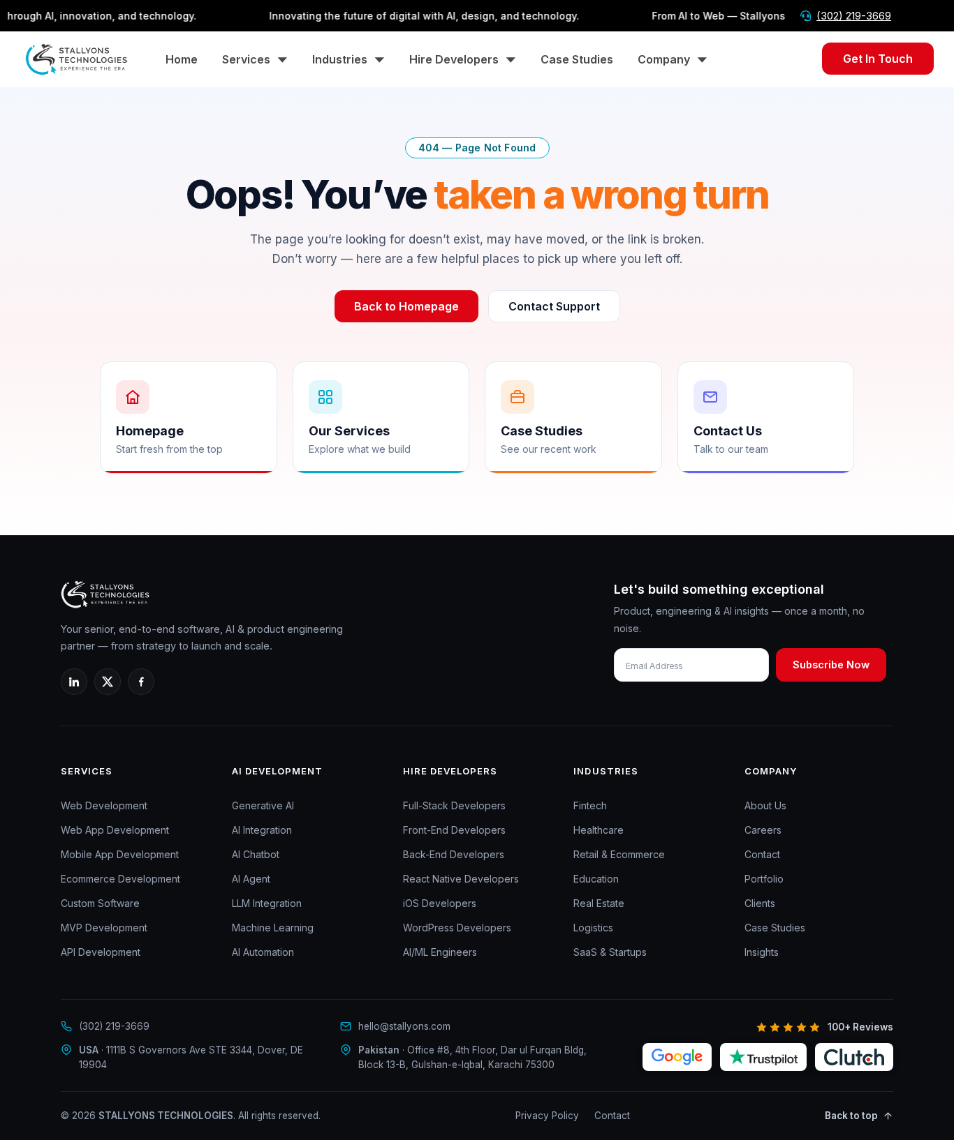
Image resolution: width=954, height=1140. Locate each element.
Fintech (590, 805)
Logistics (593, 927)
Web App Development (115, 830)
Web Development (104, 805)
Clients (759, 903)
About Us (765, 805)
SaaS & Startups (610, 952)
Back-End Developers (453, 854)
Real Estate (598, 903)
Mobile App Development (120, 854)
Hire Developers (454, 59)
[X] (107, 681)
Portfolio (764, 879)
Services (246, 59)
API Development (100, 952)
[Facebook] (141, 681)
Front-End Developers (454, 830)
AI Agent (251, 879)
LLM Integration (267, 903)
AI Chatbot (255, 854)
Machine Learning (273, 927)
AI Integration (262, 830)
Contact (762, 854)
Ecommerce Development (120, 879)
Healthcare (598, 830)
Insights (761, 952)
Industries (339, 59)
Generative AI (263, 805)
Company (664, 59)
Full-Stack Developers (454, 805)
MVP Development (104, 927)
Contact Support (554, 306)
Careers (762, 830)
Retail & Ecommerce (619, 854)
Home (182, 59)
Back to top (851, 1115)
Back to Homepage (406, 306)
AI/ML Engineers (440, 952)
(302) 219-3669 (853, 15)
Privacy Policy (547, 1115)
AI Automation (263, 952)
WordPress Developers (457, 927)
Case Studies (577, 59)
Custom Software (100, 903)
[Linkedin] (74, 681)
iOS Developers (439, 903)
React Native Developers (461, 879)
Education (596, 879)
